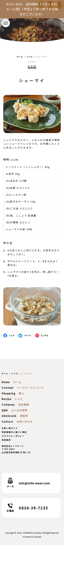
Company (8, 404)
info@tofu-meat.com (34, 483)
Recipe (6, 399)
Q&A (5, 410)
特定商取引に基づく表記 (14, 432)
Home (6, 382)
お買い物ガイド (10, 428)
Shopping (8, 393)
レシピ (32, 66)
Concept (8, 387)
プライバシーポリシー (13, 436)
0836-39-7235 (33, 507)
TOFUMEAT (27, 532)
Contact (7, 421)
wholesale (9, 415)
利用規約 (6, 439)
